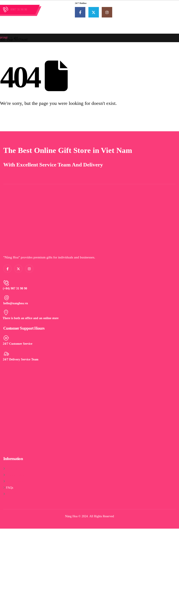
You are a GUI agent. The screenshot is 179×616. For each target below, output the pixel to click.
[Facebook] (80, 12)
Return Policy (14, 481)
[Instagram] (107, 12)
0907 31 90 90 (18, 9)
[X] (93, 12)
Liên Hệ (11, 493)
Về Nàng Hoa (14, 468)
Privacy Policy (15, 475)
